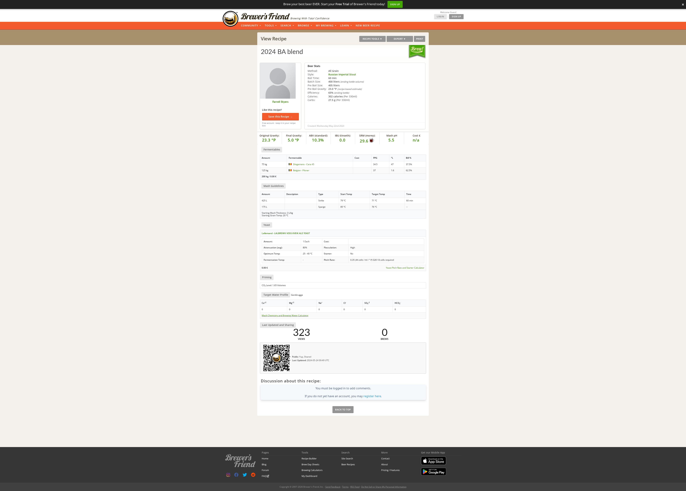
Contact (385, 458)
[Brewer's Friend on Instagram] (228, 475)
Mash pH (391, 135)
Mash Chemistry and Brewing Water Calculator (285, 315)
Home (265, 458)
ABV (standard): (318, 135)
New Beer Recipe (368, 25)
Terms (345, 486)
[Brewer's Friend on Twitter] (245, 475)
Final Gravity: (294, 135)
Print (419, 38)
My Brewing (325, 25)
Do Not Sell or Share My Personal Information (383, 486)
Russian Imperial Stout (342, 74)
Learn (344, 25)
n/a (416, 140)
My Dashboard (309, 476)
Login (440, 16)
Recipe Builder (309, 458)
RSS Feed (354, 486)
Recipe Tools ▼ (372, 38)
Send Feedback (332, 486)
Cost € (416, 135)
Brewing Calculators (312, 470)
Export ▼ (400, 38)
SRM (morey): (367, 135)
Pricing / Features (390, 470)
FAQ (264, 476)
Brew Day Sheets (310, 464)
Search (285, 25)
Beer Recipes (348, 464)
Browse (303, 25)
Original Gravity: (269, 135)
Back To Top (343, 409)
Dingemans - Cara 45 (303, 164)
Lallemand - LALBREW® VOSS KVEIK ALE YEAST (286, 233)
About (384, 464)
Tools (269, 25)
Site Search (347, 458)
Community (249, 25)
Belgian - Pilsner (301, 170)
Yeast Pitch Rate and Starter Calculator (405, 268)
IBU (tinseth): (343, 135)
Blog (264, 464)
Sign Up (395, 4)
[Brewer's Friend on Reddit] (253, 475)
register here (372, 396)
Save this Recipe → (280, 116)
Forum (265, 470)
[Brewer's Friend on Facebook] (236, 475)
